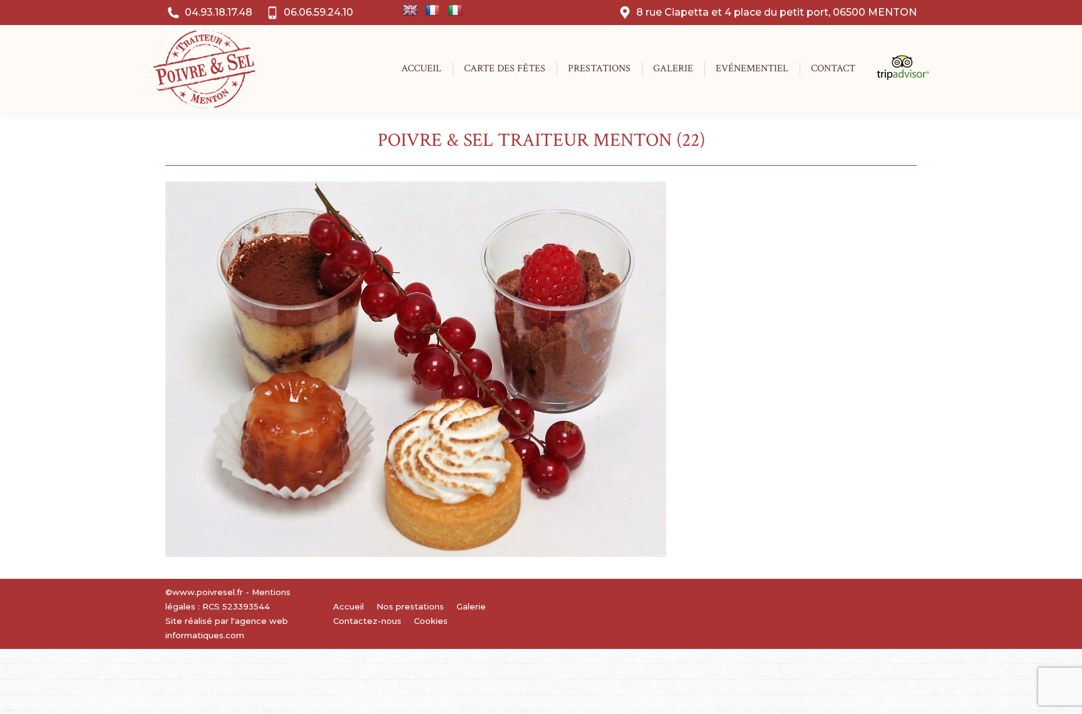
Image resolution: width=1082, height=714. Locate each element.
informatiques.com (204, 635)
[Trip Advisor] (896, 77)
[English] (410, 10)
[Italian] (455, 10)
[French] (432, 10)
